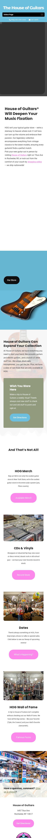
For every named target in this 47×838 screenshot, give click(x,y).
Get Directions (20, 417)
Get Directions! (23, 823)
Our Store (34, 20)
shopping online (35, 162)
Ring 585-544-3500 (18, 20)
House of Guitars (19, 155)
